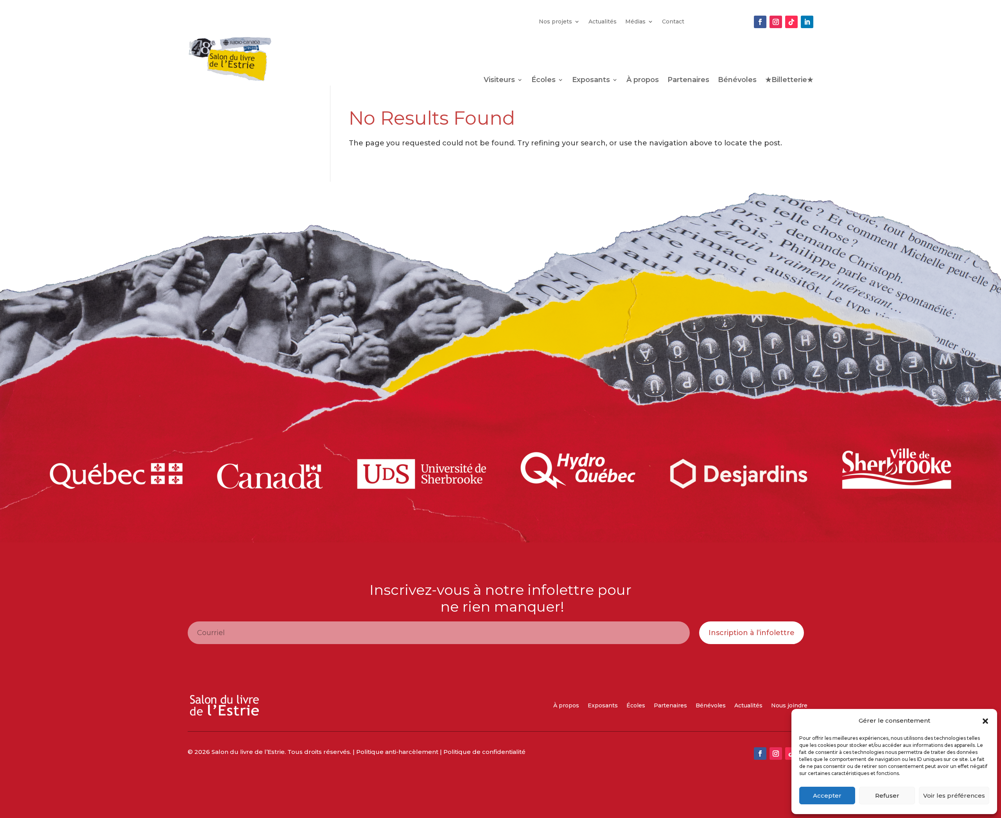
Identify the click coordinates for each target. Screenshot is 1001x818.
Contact (673, 22)
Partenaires (688, 80)
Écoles (543, 80)
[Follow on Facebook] (760, 22)
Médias (635, 22)
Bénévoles (737, 80)
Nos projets (555, 22)
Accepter (827, 795)
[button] (985, 721)
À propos (642, 80)
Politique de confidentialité (484, 751)
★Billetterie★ (789, 80)
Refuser (887, 795)
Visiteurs (499, 80)
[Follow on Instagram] (776, 22)
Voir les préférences (954, 795)
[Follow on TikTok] (791, 22)
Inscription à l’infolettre (752, 632)
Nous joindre (789, 706)
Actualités (602, 22)
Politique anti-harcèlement (397, 751)
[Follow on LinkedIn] (807, 22)
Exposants (591, 80)
